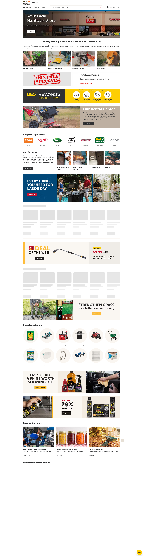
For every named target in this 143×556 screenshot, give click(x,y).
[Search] (100, 7)
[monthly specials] (71, 79)
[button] (36, 7)
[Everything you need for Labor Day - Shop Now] (71, 188)
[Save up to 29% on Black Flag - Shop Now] (71, 407)
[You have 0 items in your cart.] (119, 7)
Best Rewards (117, 3)
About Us (44, 7)
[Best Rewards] (71, 96)
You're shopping (34, 2)
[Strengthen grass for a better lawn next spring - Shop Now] (71, 309)
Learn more (28, 168)
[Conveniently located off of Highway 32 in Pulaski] (71, 24)
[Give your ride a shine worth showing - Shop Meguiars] (71, 382)
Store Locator (109, 3)
